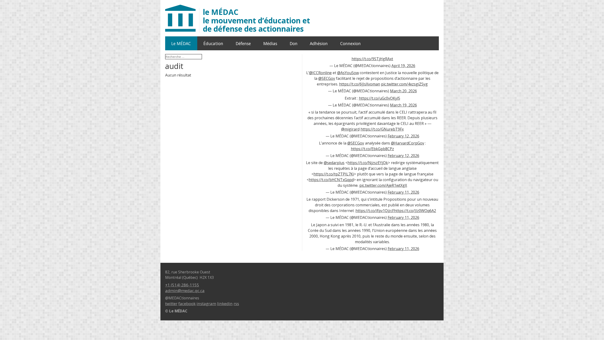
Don (294, 43)
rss (236, 303)
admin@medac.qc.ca (185, 290)
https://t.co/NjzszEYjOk (368, 162)
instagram (206, 303)
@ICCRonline (320, 72)
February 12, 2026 (403, 136)
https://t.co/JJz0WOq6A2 (415, 210)
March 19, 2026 (403, 105)
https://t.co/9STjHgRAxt (372, 58)
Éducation (213, 43)
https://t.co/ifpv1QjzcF (375, 210)
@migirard (350, 129)
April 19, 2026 (403, 65)
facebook (187, 303)
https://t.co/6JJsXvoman (359, 84)
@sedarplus (334, 162)
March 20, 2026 (403, 91)
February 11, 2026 (403, 192)
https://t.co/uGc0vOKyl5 (379, 98)
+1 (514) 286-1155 (182, 285)
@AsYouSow (348, 72)
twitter (171, 303)
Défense (243, 43)
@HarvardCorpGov (407, 143)
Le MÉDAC (181, 43)
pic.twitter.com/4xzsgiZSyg (404, 84)
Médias (270, 43)
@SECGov (326, 78)
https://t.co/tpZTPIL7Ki (334, 174)
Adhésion (319, 43)
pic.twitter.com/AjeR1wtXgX (383, 185)
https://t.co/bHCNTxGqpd (331, 179)
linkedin (225, 303)
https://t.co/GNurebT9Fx (382, 129)
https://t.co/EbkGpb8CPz (372, 148)
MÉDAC (256, 20)
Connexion (350, 43)
